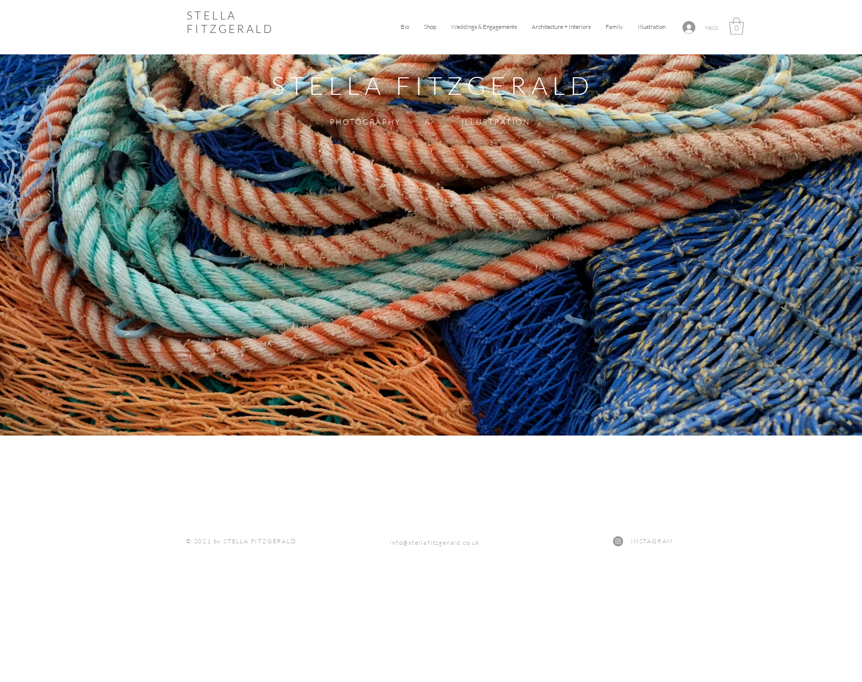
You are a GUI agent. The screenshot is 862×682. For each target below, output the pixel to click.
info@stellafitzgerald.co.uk (435, 542)
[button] (652, 26)
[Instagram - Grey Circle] (618, 541)
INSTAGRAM (634, 541)
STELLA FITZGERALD (230, 21)
